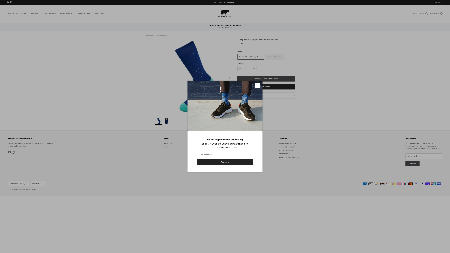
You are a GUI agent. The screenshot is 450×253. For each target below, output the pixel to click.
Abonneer (225, 162)
